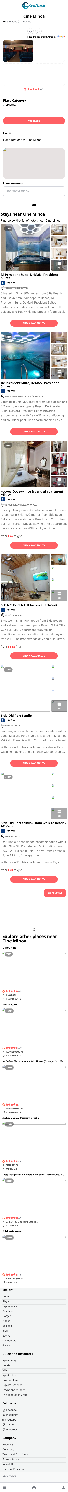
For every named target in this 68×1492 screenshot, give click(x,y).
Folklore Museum (12, 1231)
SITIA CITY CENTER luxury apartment (29, 605)
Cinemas (26, 21)
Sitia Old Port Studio (16, 715)
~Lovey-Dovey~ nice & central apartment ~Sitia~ (32, 493)
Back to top (9, 1476)
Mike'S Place (9, 948)
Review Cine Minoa (17, 191)
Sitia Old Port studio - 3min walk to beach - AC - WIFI (33, 824)
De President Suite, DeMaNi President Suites (30, 384)
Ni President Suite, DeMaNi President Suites (29, 276)
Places (13, 21)
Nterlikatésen (10, 1004)
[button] (4, 1487)
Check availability (34, 323)
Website (34, 121)
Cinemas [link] (11, 105)
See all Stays (55, 893)
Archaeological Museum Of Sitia (20, 1118)
